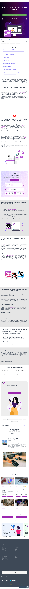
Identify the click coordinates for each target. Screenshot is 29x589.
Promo (12, 421)
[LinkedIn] (9, 39)
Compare (16, 549)
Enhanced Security (7, 60)
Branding (12, 419)
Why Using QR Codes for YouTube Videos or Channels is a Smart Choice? (13, 51)
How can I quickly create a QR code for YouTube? (11, 69)
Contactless (16, 421)
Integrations (16, 550)
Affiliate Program (4, 548)
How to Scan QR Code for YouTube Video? (9, 63)
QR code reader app (22, 92)
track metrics (12, 307)
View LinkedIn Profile (22, 439)
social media (23, 137)
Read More (7, 496)
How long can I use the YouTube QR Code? (10, 74)
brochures (3, 244)
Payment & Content (17, 547)
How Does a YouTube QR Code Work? (8, 49)
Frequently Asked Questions (7, 66)
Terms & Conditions (4, 558)
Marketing (4, 419)
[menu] (2, 1)
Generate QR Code (14, 15)
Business (21, 419)
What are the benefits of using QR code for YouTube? (6, 371)
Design (8, 419)
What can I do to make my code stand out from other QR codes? (12, 72)
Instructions (16, 557)
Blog (15, 558)
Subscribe (14, 572)
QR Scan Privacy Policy (5, 559)
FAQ (15, 556)
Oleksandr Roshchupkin (6, 39)
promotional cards (4, 127)
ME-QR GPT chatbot (4, 549)
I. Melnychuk (4, 494)
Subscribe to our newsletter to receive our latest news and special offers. (11, 566)
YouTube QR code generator (11, 209)
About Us (16, 546)
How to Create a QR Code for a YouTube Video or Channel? (11, 52)
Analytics (25, 419)
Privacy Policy (4, 557)
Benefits (3, 546)
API (2, 547)
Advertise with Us (4, 550)
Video (16, 559)
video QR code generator (9, 255)
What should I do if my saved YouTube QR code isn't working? (7, 377)
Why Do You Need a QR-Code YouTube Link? (9, 54)
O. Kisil (17, 494)
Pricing (16, 548)
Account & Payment (4, 556)
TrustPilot (16, 551)
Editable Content (6, 57)
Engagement (16, 419)
